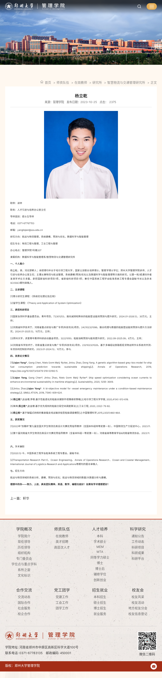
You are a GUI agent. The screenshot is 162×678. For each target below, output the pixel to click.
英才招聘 (62, 542)
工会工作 (62, 603)
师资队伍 (63, 83)
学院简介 (24, 536)
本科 (100, 536)
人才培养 (100, 529)
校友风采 (138, 597)
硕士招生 (100, 603)
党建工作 (62, 597)
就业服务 (100, 614)
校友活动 (138, 603)
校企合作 (24, 614)
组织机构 (24, 553)
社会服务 (24, 608)
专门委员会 (24, 559)
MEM (100, 547)
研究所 (97, 83)
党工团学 (62, 590)
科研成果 (138, 553)
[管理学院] (35, 6)
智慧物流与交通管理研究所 (126, 83)
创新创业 (100, 580)
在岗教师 (80, 83)
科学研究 (138, 529)
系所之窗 (24, 570)
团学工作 (62, 608)
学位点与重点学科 (24, 564)
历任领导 (24, 547)
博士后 (100, 569)
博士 (100, 563)
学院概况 (24, 529)
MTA (100, 552)
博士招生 (100, 608)
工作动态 (138, 542)
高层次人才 (62, 547)
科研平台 (138, 559)
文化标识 (24, 575)
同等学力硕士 (99, 557)
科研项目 (138, 547)
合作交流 (24, 590)
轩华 (26, 498)
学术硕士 (100, 542)
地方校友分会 (137, 608)
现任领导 (24, 542)
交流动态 (24, 597)
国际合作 (24, 603)
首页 (48, 83)
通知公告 (138, 536)
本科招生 (100, 597)
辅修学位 (100, 574)
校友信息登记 (137, 614)
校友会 (138, 590)
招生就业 (100, 590)
